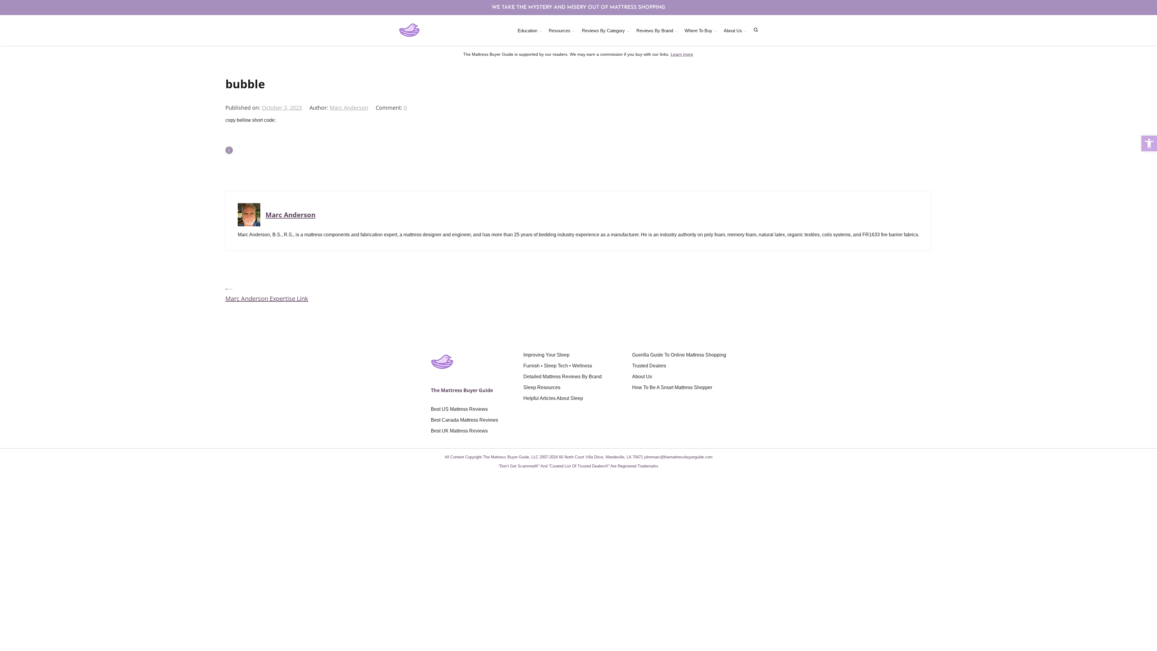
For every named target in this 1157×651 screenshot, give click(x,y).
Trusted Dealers (649, 365)
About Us (733, 30)
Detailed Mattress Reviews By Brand (562, 376)
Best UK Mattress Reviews (459, 430)
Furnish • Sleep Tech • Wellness (557, 365)
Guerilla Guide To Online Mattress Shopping (679, 354)
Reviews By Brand (654, 30)
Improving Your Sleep (546, 354)
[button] (1149, 143)
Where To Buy (698, 30)
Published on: (243, 107)
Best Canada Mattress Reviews (464, 420)
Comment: (390, 107)
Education (527, 30)
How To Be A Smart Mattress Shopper (672, 387)
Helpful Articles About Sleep (553, 398)
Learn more (682, 54)
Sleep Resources (541, 387)
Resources (559, 30)
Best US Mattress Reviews (459, 409)
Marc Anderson (349, 107)
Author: (319, 107)
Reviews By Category (603, 30)
